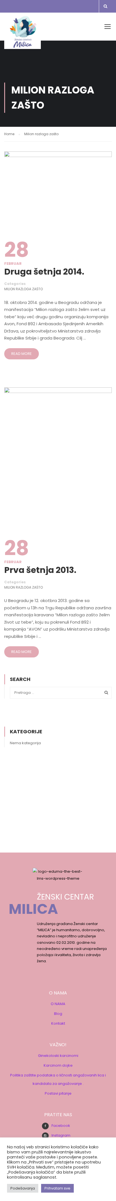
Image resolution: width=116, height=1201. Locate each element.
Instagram (61, 1135)
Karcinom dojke (58, 1065)
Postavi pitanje (58, 1093)
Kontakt (58, 1023)
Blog (58, 1013)
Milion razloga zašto (23, 289)
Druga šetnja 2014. (44, 272)
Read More (21, 353)
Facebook (61, 1125)
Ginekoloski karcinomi (58, 1055)
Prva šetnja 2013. (40, 570)
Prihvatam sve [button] (57, 1188)
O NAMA (58, 1003)
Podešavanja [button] (22, 1188)
